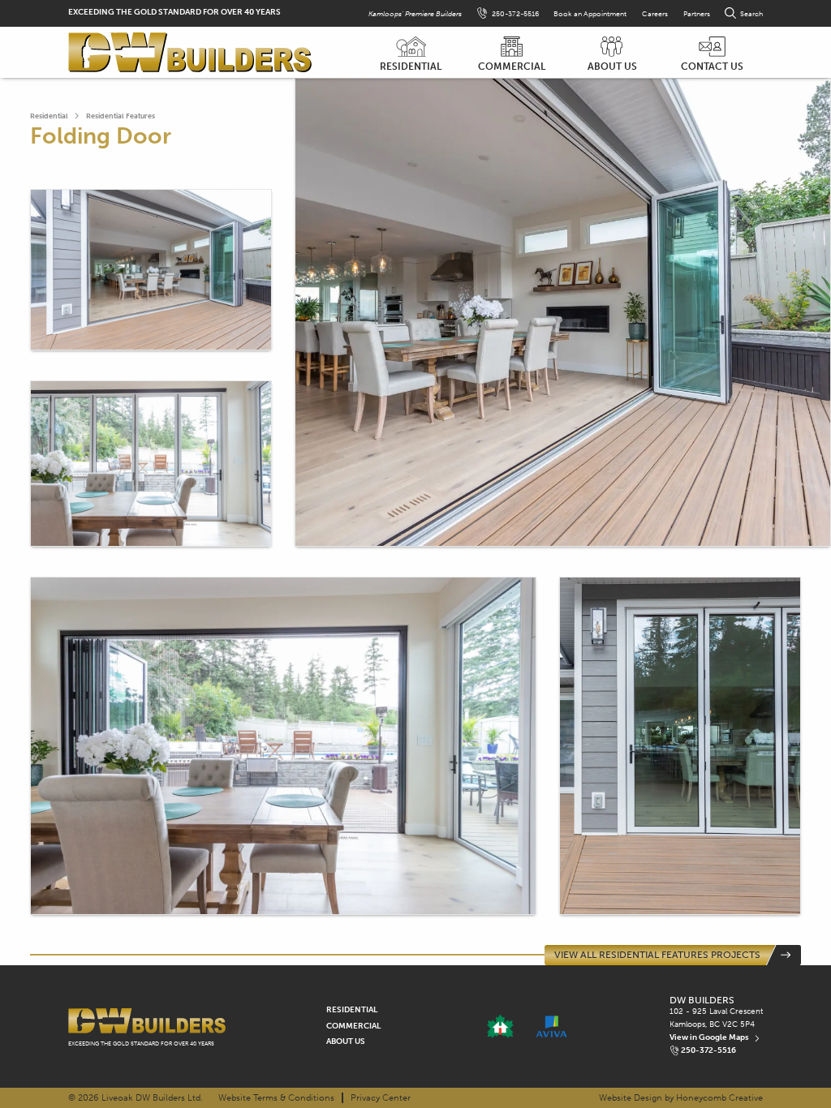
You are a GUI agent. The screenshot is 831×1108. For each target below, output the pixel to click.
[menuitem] (410, 53)
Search (751, 13)
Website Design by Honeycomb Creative (681, 1098)
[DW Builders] (190, 53)
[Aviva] (551, 1027)
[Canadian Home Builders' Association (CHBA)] (500, 1027)
